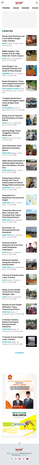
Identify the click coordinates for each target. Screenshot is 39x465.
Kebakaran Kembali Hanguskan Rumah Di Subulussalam (11, 262)
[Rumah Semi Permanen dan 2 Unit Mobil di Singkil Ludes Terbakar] (31, 40)
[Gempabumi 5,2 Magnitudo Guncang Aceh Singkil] (31, 199)
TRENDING (6, 8)
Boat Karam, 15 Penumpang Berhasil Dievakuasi (10, 230)
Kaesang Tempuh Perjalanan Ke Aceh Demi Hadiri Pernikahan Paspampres (12, 246)
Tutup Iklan (20, 424)
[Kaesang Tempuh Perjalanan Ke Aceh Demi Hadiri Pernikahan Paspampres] (31, 247)
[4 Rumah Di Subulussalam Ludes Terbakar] (31, 279)
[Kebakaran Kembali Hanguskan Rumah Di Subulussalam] (31, 264)
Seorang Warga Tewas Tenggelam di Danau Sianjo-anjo (11, 133)
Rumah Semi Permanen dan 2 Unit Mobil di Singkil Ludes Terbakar (13, 38)
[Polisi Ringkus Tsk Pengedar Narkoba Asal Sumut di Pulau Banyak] (31, 70)
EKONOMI (25, 8)
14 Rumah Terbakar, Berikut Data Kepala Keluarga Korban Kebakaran (10, 323)
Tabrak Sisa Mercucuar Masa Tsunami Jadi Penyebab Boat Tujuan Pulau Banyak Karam (11, 213)
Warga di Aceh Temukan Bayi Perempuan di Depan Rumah (12, 118)
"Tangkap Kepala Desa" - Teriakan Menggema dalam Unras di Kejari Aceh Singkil (13, 101)
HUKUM (16, 8)
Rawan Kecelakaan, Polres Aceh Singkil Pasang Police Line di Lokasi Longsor (13, 83)
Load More (19, 353)
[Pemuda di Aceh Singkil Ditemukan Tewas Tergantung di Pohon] (31, 309)
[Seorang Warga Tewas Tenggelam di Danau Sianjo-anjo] (31, 135)
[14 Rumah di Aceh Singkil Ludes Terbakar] (31, 341)
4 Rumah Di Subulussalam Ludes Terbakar (13, 276)
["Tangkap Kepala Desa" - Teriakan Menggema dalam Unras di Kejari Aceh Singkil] (31, 102)
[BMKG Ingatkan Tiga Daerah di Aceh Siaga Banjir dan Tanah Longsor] (31, 55)
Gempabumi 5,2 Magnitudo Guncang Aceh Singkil (13, 197)
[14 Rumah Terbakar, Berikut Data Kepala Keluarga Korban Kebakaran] (31, 324)
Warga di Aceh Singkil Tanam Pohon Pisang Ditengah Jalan (11, 292)
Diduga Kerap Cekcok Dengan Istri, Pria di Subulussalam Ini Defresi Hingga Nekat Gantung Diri (13, 181)
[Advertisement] (19, 19)
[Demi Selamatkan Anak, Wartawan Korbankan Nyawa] (31, 150)
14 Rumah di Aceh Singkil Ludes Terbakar (12, 338)
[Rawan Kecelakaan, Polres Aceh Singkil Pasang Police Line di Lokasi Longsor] (31, 85)
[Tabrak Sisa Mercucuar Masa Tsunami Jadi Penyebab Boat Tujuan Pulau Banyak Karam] (31, 215)
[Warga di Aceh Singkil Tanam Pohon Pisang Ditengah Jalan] (31, 294)
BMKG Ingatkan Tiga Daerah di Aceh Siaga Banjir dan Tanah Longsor (13, 53)
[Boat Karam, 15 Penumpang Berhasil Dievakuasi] (31, 232)
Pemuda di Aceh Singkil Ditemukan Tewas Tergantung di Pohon (12, 307)
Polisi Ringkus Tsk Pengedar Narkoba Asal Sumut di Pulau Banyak (12, 68)
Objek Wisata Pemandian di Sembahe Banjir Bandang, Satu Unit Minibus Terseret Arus (13, 164)
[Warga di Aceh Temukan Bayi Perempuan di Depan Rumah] (31, 120)
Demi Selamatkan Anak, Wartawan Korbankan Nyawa (12, 148)
